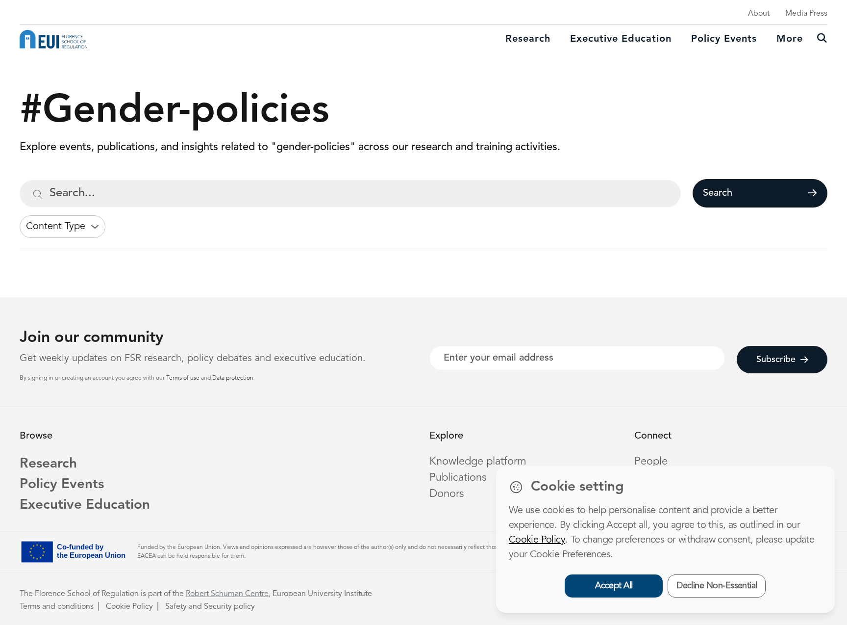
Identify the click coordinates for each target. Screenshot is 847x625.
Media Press (806, 14)
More (789, 39)
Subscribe (776, 359)
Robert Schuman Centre (227, 594)
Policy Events (724, 39)
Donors (446, 494)
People (651, 461)
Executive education (621, 39)
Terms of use (183, 378)
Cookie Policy (129, 607)
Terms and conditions (57, 607)
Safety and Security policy (210, 607)
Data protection (232, 378)
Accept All (614, 585)
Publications (457, 477)
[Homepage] (53, 39)
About (759, 14)
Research (527, 39)
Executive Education (85, 505)
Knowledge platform (477, 461)
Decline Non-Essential (716, 585)
